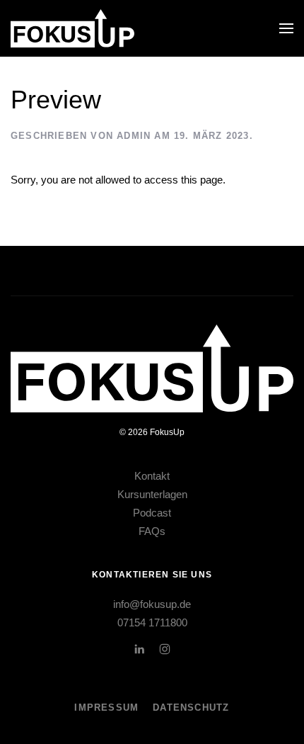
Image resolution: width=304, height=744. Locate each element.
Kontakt (152, 476)
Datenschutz (191, 707)
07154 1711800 (152, 622)
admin (134, 135)
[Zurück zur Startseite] (72, 28)
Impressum (106, 707)
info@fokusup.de (152, 604)
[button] (286, 28)
